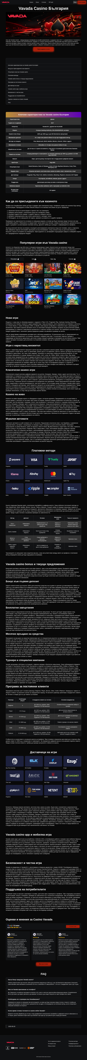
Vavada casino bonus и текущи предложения (20, 78)
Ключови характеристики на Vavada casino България (23, 65)
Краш (52, 259)
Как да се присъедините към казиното (19, 68)
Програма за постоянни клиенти (17, 82)
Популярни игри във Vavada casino (18, 72)
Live (33, 259)
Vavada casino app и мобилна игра (18, 89)
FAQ (9, 102)
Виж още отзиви (43, 964)
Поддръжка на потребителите (16, 95)
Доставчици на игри (13, 85)
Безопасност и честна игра (15, 92)
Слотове (71, 259)
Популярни (14, 259)
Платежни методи (13, 75)
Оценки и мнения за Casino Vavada (18, 99)
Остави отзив (72, 926)
